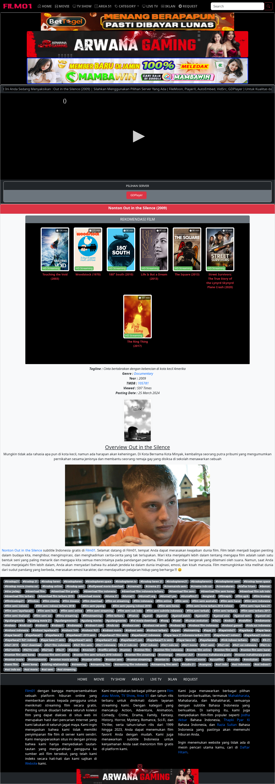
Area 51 (143, 695)
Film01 (90, 550)
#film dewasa (71, 601)
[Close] (140, 32)
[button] (127, 6)
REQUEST (190, 679)
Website (31, 763)
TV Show (128, 695)
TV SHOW (118, 679)
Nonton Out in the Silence (22, 550)
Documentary (143, 373)
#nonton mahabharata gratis (252, 654)
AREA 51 (138, 679)
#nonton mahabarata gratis (214, 654)
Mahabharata (238, 695)
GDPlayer (136, 195)
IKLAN (172, 679)
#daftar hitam (246, 586)
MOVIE (99, 679)
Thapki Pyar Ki (237, 720)
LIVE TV (155, 679)
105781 (143, 383)
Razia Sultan (227, 724)
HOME (82, 679)
